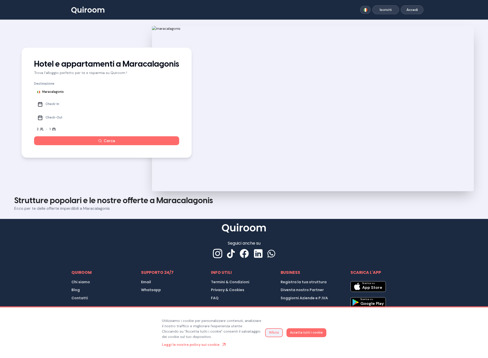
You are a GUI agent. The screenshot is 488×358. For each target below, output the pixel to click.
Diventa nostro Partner (302, 289)
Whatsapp (151, 289)
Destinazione (44, 84)
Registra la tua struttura (304, 282)
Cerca (109, 140)
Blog (75, 289)
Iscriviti (386, 9)
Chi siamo (80, 282)
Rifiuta (274, 333)
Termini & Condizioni (230, 282)
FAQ (215, 298)
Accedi (412, 9)
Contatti (79, 298)
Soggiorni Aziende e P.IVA (304, 298)
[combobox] (365, 10)
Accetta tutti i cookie (306, 333)
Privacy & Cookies (227, 289)
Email (146, 282)
